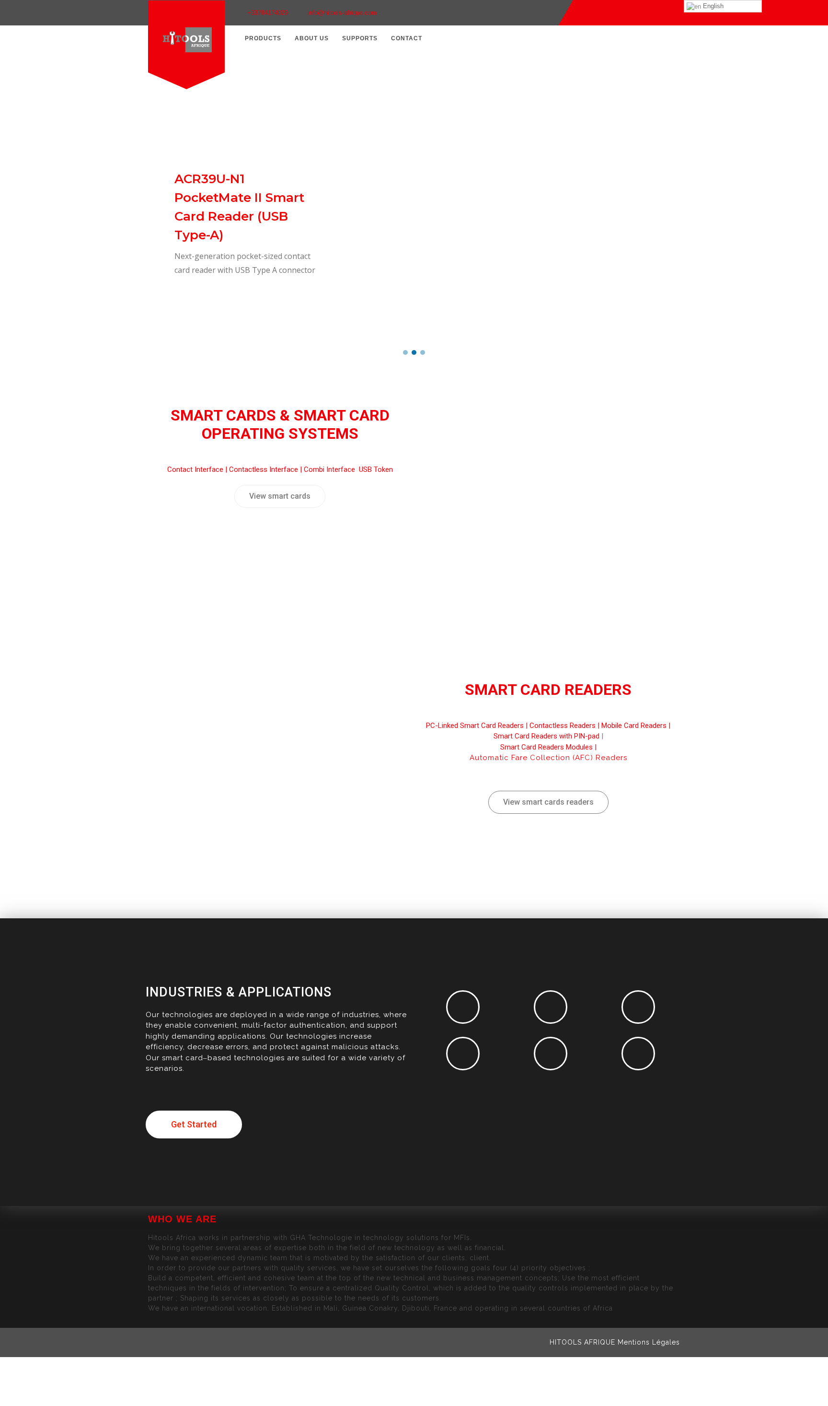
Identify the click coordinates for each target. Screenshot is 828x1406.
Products (263, 38)
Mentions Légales (649, 1342)
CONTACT (406, 38)
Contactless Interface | (266, 469)
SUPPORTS (360, 38)
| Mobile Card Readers (631, 725)
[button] (405, 352)
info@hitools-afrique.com (342, 12)
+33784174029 (267, 12)
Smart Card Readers (548, 689)
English (712, 6)
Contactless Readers (562, 725)
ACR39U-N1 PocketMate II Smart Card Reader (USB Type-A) (239, 207)
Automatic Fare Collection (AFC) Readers (548, 757)
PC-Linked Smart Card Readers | (477, 725)
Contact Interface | (198, 469)
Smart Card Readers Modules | (548, 747)
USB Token (376, 469)
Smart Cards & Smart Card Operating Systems (280, 424)
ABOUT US (312, 38)
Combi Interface (330, 469)
